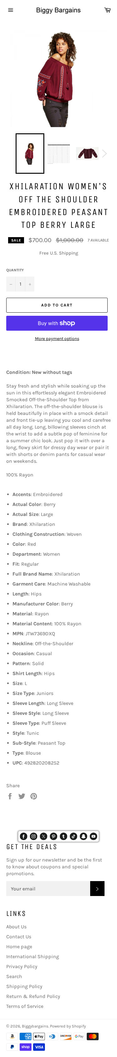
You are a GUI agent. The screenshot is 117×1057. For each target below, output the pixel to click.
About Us (16, 927)
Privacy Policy (21, 966)
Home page (19, 946)
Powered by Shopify (68, 1026)
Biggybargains (35, 1026)
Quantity (15, 270)
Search (14, 976)
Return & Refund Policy (33, 996)
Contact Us (18, 937)
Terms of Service (24, 1006)
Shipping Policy (24, 986)
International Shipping (32, 956)
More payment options (57, 338)
